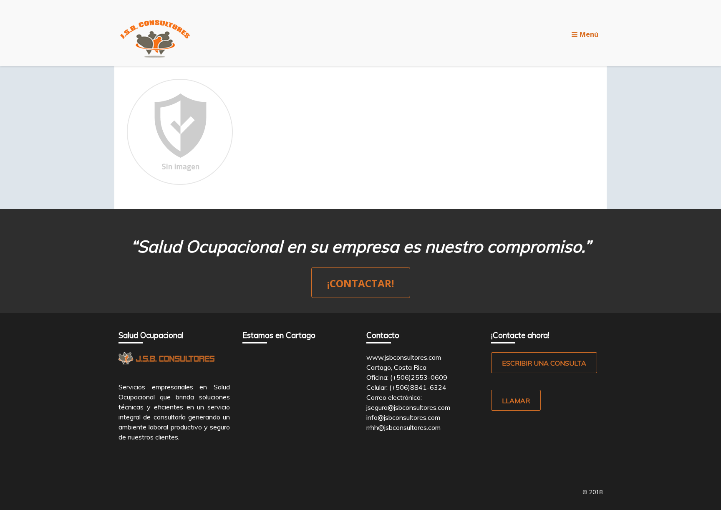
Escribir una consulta (544, 363)
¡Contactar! (360, 283)
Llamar (516, 400)
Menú (589, 34)
